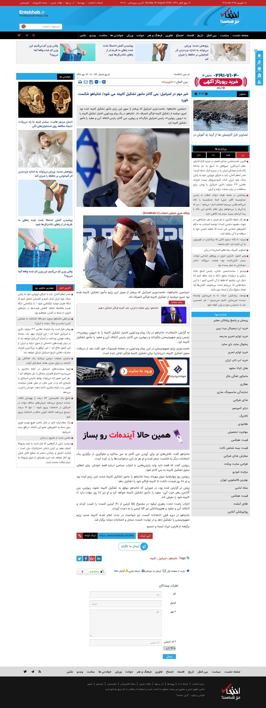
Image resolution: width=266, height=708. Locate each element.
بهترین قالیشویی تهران (234, 480)
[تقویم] (259, 75)
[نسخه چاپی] (80, 82)
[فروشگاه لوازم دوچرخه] (133, 404)
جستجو (99, 684)
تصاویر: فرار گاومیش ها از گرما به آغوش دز (220, 134)
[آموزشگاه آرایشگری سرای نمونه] (133, 436)
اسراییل (162, 558)
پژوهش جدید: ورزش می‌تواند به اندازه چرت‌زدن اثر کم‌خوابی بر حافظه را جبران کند (191, 52)
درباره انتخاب (198, 684)
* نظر (173, 612)
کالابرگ (243, 416)
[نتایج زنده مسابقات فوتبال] (259, 81)
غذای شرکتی (240, 400)
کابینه (153, 558)
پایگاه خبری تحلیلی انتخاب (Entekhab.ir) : (165, 213)
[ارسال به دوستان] (86, 82)
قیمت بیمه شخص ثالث (233, 448)
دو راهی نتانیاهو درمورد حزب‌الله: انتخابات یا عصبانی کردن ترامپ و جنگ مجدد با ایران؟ (44, 321)
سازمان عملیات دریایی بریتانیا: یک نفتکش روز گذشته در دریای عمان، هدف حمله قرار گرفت (44, 360)
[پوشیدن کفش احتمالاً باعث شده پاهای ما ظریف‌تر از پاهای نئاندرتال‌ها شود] (45, 198)
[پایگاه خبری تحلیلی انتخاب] (233, 17)
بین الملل (211, 35)
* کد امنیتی (170, 642)
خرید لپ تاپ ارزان (236, 360)
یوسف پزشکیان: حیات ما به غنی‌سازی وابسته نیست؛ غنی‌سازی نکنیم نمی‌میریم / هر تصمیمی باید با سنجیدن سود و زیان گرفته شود (219, 300)
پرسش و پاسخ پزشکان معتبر (231, 320)
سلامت (103, 35)
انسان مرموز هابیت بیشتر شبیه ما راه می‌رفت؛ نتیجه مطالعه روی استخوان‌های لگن (45, 124)
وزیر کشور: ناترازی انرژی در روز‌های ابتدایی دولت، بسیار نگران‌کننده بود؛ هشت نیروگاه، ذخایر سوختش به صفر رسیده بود (219, 260)
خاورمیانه (167, 82)
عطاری (244, 384)
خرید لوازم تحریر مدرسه (233, 336)
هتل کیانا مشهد (238, 368)
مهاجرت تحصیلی (238, 432)
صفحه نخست (240, 35)
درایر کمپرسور (240, 408)
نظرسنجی (24, 3)
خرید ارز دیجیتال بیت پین (232, 328)
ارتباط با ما (183, 684)
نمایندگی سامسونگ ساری (232, 392)
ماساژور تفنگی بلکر (237, 376)
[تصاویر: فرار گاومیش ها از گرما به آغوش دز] (220, 115)
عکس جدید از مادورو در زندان (55, 438)
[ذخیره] (91, 82)
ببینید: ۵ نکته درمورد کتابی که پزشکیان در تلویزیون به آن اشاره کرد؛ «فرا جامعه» (219, 241)
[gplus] (92, 558)
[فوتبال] (259, 68)
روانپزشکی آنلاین (238, 511)
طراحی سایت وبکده (236, 464)
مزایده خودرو (240, 472)
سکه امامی (241, 488)
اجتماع (179, 35)
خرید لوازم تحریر (238, 352)
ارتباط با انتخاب (95, 3)
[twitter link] (25, 671)
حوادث (140, 35)
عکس (83, 35)
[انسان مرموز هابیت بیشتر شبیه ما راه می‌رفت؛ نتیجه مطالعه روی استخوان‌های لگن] (45, 100)
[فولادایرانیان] (133, 371)
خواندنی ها (116, 35)
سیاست (224, 35)
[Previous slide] (206, 93)
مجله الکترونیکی (127, 684)
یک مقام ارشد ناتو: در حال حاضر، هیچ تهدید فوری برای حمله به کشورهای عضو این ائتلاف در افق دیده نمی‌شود (44, 427)
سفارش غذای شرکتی (236, 456)
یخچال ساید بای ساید (234, 344)
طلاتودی (243, 424)
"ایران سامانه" (182, 695)
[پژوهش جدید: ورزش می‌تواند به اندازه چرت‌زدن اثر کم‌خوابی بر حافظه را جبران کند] (45, 149)
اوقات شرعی (56, 3)
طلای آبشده (241, 504)
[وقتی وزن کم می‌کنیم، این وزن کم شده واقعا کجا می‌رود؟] (45, 248)
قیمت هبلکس (239, 440)
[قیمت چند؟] (259, 62)
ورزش (130, 35)
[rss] (33, 35)
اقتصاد (190, 35)
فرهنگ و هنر (154, 35)
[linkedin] (99, 558)
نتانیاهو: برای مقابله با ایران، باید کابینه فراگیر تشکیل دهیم (128, 308)
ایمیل (173, 603)
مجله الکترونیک (39, 3)
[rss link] (39, 671)
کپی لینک (145, 536)
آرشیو (89, 684)
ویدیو (92, 35)
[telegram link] (32, 671)
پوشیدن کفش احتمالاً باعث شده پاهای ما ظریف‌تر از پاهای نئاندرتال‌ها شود (118, 50)
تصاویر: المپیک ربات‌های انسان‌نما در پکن (225, 250)
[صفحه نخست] (259, 55)
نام (174, 594)
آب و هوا (69, 3)
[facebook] (86, 558)
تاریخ (200, 35)
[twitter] (19, 35)
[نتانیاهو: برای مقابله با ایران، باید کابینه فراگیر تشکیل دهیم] (174, 315)
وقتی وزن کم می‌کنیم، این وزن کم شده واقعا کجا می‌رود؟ (43, 50)
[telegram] (26, 35)
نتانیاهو (173, 558)
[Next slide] (196, 93)
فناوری (169, 35)
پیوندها (81, 3)
